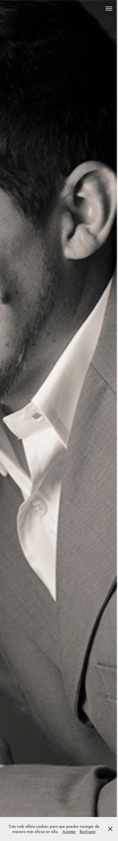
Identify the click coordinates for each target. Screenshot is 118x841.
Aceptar (69, 831)
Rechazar (88, 831)
